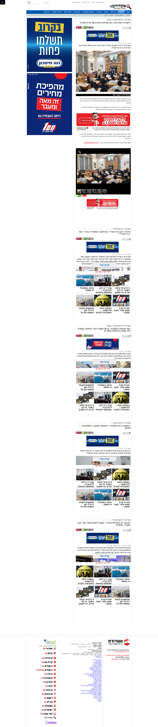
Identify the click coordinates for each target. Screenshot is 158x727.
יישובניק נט (98, 661)
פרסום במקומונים (97, 662)
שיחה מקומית (66, 653)
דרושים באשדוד (97, 679)
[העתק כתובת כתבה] (90, 28)
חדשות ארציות (119, 15)
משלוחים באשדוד (97, 665)
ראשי (128, 12)
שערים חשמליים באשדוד (95, 684)
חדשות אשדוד (118, 20)
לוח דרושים (57, 12)
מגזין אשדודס (84, 655)
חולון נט (99, 700)
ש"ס (126, 43)
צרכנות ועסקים (88, 12)
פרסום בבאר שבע (97, 673)
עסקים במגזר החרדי (88, 652)
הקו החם (76, 655)
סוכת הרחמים (116, 545)
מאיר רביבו (109, 545)
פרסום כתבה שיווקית (96, 689)
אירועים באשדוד (97, 678)
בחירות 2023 (121, 43)
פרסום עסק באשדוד (96, 670)
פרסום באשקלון (97, 671)
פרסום (100, 701)
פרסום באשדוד (97, 687)
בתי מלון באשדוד (97, 660)
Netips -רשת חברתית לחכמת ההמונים (91, 685)
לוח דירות (67, 12)
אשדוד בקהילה (97, 643)
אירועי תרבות (98, 653)
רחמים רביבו (124, 545)
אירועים (77, 12)
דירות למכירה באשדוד (96, 667)
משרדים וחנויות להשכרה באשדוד (93, 674)
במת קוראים (91, 649)
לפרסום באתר (76, 2)
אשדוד (121, 254)
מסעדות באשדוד (97, 666)
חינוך (100, 644)
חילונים (117, 254)
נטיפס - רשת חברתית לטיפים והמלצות (91, 691)
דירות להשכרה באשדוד (95, 669)
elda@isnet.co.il (116, 659)
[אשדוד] (120, 10)
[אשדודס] (117, 645)
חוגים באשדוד (98, 680)
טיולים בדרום (98, 696)
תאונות (121, 351)
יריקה (113, 254)
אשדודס (127, 20)
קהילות (113, 12)
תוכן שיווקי (99, 652)
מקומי (128, 15)
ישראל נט (99, 657)
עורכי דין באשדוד (97, 683)
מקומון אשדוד (98, 664)
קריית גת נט (98, 698)
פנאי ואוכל (90, 653)
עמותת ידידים (119, 448)
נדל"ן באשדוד (98, 656)
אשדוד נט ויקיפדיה (96, 688)
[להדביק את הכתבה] (83, 196)
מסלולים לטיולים (97, 694)
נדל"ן (106, 12)
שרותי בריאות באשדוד (96, 676)
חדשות (121, 12)
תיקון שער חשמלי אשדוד (95, 692)
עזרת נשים (93, 655)
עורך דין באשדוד (97, 697)
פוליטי (111, 15)
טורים (99, 12)
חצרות (95, 644)
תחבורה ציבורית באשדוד (78, 653)
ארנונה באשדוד (97, 682)
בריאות (89, 644)
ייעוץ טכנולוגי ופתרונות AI (95, 675)
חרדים (125, 254)
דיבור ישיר (99, 649)
